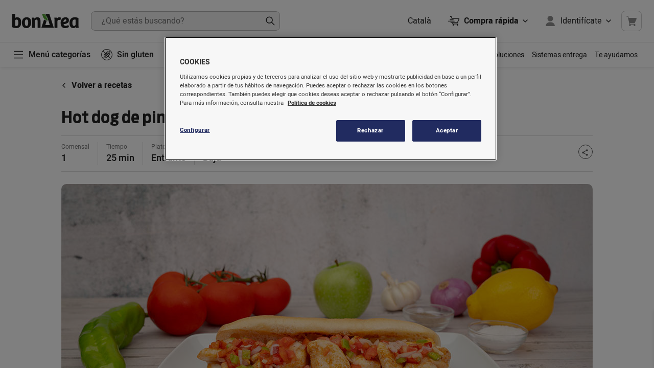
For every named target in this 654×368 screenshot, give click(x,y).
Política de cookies (312, 103)
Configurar (195, 130)
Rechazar (370, 130)
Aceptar (447, 130)
